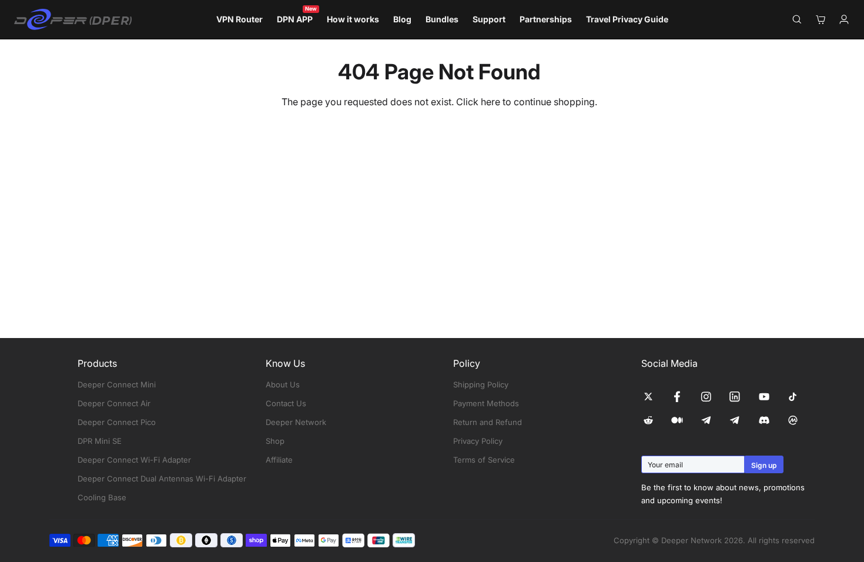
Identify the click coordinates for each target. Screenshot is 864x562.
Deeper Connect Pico (117, 422)
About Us (283, 384)
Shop (275, 441)
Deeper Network (296, 422)
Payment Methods (486, 403)
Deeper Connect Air (114, 403)
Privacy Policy (478, 441)
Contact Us (286, 403)
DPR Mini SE (100, 441)
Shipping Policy (480, 384)
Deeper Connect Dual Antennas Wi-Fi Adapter (162, 478)
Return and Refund (487, 422)
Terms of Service (484, 459)
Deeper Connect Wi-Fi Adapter (134, 459)
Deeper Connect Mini (117, 384)
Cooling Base (102, 497)
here (490, 102)
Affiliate (279, 459)
